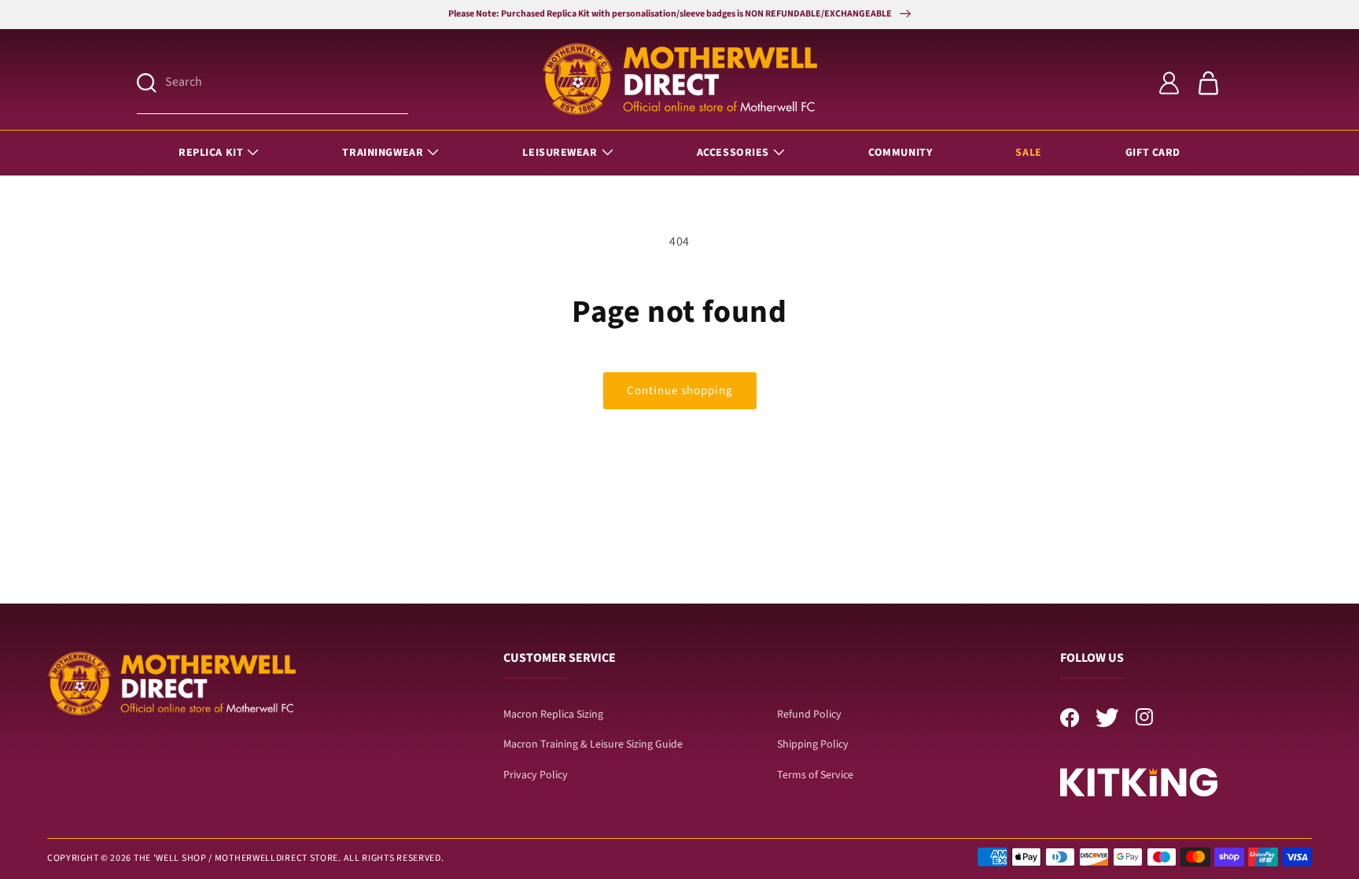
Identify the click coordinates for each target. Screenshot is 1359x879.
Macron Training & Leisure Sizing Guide (593, 744)
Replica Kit (211, 152)
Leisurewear (559, 152)
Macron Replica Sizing (553, 714)
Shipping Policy (813, 744)
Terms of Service (815, 775)
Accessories (733, 152)
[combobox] (286, 83)
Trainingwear (382, 152)
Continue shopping (680, 390)
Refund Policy (809, 714)
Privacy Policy (535, 775)
